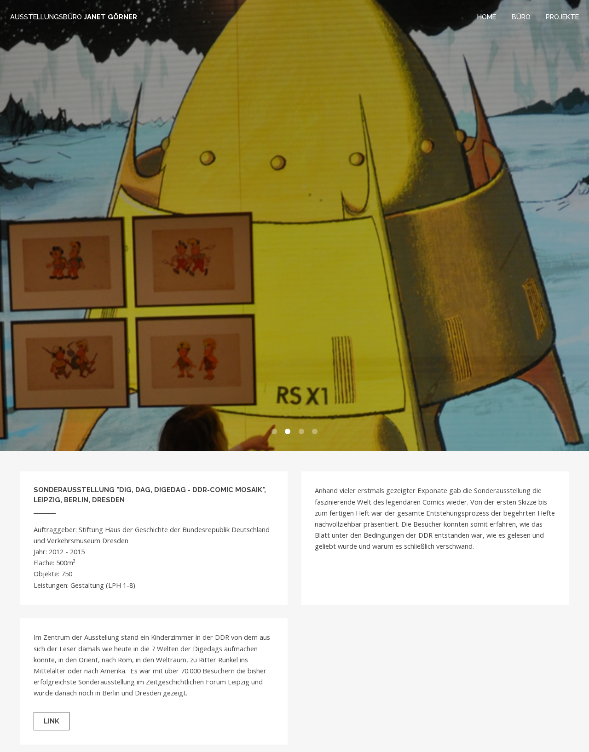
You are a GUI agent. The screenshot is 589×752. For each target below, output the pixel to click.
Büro (521, 17)
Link (51, 721)
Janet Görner (73, 17)
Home (486, 17)
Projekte (562, 17)
